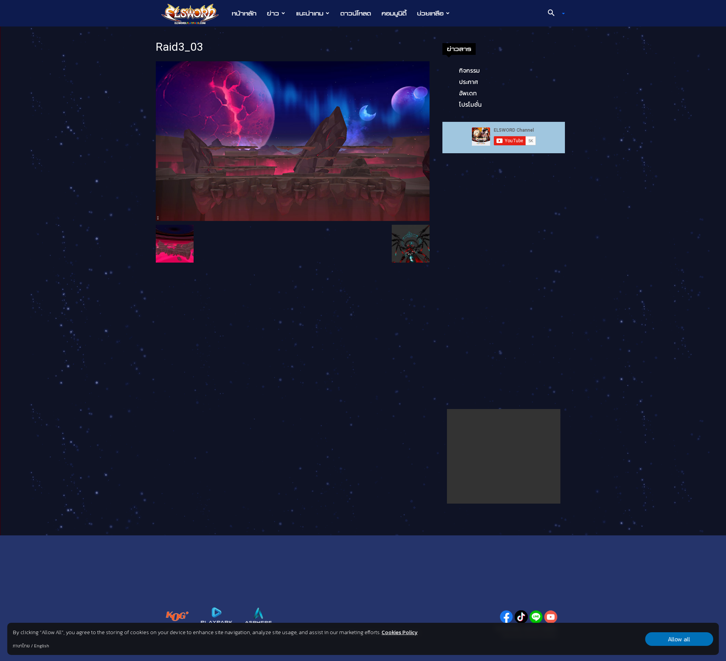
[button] (553, 13)
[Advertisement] (503, 456)
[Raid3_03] (293, 140)
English (41, 645)
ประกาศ (468, 81)
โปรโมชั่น (470, 104)
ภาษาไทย (21, 645)
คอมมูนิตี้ (394, 13)
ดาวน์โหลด (355, 13)
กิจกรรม (469, 70)
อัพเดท (468, 93)
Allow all (679, 639)
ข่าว (273, 13)
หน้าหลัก (244, 13)
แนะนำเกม (309, 13)
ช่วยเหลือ (430, 13)
